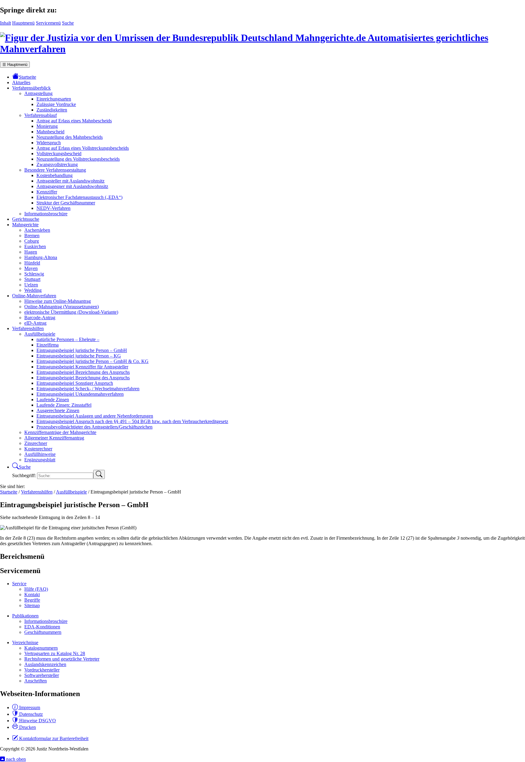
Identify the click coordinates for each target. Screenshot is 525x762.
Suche (68, 23)
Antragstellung (38, 93)
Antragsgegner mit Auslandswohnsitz (72, 186)
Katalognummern (41, 648)
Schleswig (34, 273)
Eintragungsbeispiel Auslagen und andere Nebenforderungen (94, 416)
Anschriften (35, 680)
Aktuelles (21, 82)
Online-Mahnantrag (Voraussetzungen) (61, 306)
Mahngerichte (25, 224)
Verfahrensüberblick (31, 88)
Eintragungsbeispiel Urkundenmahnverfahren (80, 394)
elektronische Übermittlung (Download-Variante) (71, 312)
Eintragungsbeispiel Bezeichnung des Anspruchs (83, 372)
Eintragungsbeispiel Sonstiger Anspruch (74, 383)
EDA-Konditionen (42, 626)
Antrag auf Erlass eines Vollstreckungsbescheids (82, 148)
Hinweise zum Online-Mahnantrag (57, 301)
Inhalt (5, 23)
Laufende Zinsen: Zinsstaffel (63, 405)
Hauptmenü (23, 23)
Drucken (27, 727)
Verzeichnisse (25, 642)
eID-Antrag (35, 323)
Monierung (47, 126)
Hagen (30, 252)
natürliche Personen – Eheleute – (67, 339)
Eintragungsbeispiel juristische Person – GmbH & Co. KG (92, 361)
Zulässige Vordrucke (56, 104)
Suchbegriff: (24, 475)
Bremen (31, 235)
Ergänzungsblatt (39, 459)
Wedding (33, 290)
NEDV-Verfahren (53, 208)
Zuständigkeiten (51, 109)
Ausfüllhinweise (40, 454)
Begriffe (32, 600)
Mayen (31, 268)
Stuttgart (32, 279)
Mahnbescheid (50, 131)
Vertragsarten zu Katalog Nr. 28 (54, 653)
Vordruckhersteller (42, 669)
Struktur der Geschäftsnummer (65, 202)
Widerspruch (48, 142)
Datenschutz (30, 714)
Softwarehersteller (41, 675)
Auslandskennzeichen (45, 664)
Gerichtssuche (25, 219)
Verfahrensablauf (40, 115)
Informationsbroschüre (45, 213)
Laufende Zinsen (52, 399)
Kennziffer (46, 191)
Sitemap (32, 605)
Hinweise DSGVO (37, 720)
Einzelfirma (47, 344)
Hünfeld (32, 262)
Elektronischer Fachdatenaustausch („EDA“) (79, 197)
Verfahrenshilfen (28, 328)
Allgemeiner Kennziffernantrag (54, 437)
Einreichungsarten (53, 98)
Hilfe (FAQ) (36, 589)
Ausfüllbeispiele (39, 334)
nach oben (15, 759)
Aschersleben (37, 230)
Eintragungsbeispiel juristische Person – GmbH (81, 350)
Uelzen (31, 284)
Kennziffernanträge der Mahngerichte (60, 432)
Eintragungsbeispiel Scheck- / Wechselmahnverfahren (87, 388)
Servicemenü (48, 23)
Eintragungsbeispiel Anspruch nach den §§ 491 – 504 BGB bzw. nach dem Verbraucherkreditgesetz (132, 421)
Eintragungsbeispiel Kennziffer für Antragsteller (82, 366)
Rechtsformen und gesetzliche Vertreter (61, 658)
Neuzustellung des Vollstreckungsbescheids (78, 159)
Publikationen (25, 615)
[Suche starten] (99, 474)
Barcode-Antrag (39, 317)
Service (19, 583)
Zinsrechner (35, 443)
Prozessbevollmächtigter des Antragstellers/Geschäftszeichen (94, 426)
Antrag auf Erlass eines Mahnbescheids (74, 120)
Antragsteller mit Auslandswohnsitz (70, 180)
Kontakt (32, 594)
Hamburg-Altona (40, 257)
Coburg (31, 241)
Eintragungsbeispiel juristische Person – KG (78, 355)
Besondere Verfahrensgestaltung (55, 170)
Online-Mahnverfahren (34, 295)
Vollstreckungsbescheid (58, 153)
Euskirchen (35, 246)
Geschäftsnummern (42, 632)
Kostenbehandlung (54, 175)
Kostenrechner (38, 448)
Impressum (29, 707)
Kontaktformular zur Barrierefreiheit (53, 738)
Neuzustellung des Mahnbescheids (69, 137)
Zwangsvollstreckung (57, 164)
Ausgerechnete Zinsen (57, 410)
